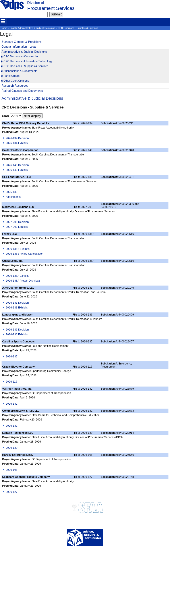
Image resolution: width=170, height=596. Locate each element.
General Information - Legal (19, 46)
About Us (85, 555)
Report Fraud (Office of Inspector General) (85, 587)
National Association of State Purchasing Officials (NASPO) (85, 580)
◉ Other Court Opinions (15, 80)
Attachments (13, 196)
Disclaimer (85, 562)
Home (4, 28)
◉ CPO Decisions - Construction (20, 56)
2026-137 (11, 356)
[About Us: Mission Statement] (85, 545)
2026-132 (11, 403)
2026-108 (11, 469)
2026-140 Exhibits (17, 170)
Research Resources (15, 85)
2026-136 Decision (17, 329)
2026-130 (11, 447)
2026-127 (11, 491)
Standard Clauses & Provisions (22, 41)
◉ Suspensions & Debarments (19, 71)
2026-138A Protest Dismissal (23, 280)
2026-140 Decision (17, 165)
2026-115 (11, 381)
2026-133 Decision (17, 302)
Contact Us (85, 559)
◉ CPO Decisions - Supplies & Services (24, 66)
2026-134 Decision (17, 138)
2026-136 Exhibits (17, 334)
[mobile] (3, 21)
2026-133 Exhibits (17, 307)
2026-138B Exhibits (17, 248)
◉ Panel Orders (10, 75)
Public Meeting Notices (85, 566)
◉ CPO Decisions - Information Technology (26, 61)
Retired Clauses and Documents (22, 90)
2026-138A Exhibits (17, 275)
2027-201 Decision (17, 222)
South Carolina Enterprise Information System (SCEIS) (85, 590)
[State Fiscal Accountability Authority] (85, 513)
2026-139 (11, 192)
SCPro (85, 570)
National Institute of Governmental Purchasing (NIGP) (85, 583)
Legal (12, 28)
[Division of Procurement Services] (12, 9)
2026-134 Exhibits (17, 143)
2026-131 (11, 425)
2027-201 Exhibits (17, 226)
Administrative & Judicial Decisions (36, 28)
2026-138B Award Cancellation (24, 253)
